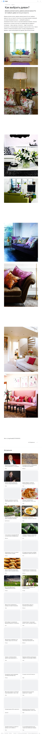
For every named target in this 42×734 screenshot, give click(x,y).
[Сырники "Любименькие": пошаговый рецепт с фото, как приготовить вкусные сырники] (30, 496)
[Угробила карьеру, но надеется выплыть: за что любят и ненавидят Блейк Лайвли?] (12, 723)
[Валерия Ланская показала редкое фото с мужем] (30, 688)
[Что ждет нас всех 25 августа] (30, 671)
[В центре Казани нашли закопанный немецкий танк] (30, 636)
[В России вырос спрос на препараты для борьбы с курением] (30, 601)
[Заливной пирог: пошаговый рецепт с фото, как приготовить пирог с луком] (30, 618)
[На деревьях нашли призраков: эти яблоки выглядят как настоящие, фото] (12, 671)
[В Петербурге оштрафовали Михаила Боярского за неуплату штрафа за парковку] (12, 618)
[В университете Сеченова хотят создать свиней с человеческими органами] (30, 566)
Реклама (10, 733)
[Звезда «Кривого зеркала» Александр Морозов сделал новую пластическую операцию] (30, 479)
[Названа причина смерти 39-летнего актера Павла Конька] (12, 479)
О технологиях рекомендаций (22, 733)
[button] (21, 49)
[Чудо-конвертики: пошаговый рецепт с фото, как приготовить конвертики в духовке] (12, 566)
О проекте (15, 733)
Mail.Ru (2, 733)
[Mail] (3, 1)
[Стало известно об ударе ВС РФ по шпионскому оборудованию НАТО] (12, 531)
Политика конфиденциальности (33, 733)
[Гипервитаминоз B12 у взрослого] (12, 705)
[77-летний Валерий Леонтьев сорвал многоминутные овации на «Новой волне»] (30, 723)
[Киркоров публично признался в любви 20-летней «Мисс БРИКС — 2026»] (30, 653)
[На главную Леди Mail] (6, 1)
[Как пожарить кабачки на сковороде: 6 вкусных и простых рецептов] (30, 514)
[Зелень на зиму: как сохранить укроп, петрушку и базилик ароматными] (12, 514)
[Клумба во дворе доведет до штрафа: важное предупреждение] (30, 583)
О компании (6, 733)
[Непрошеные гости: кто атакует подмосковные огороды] (12, 548)
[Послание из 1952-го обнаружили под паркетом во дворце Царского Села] (30, 461)
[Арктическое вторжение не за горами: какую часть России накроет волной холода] (12, 636)
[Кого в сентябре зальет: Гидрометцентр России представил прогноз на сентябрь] (12, 583)
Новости (12, 4)
